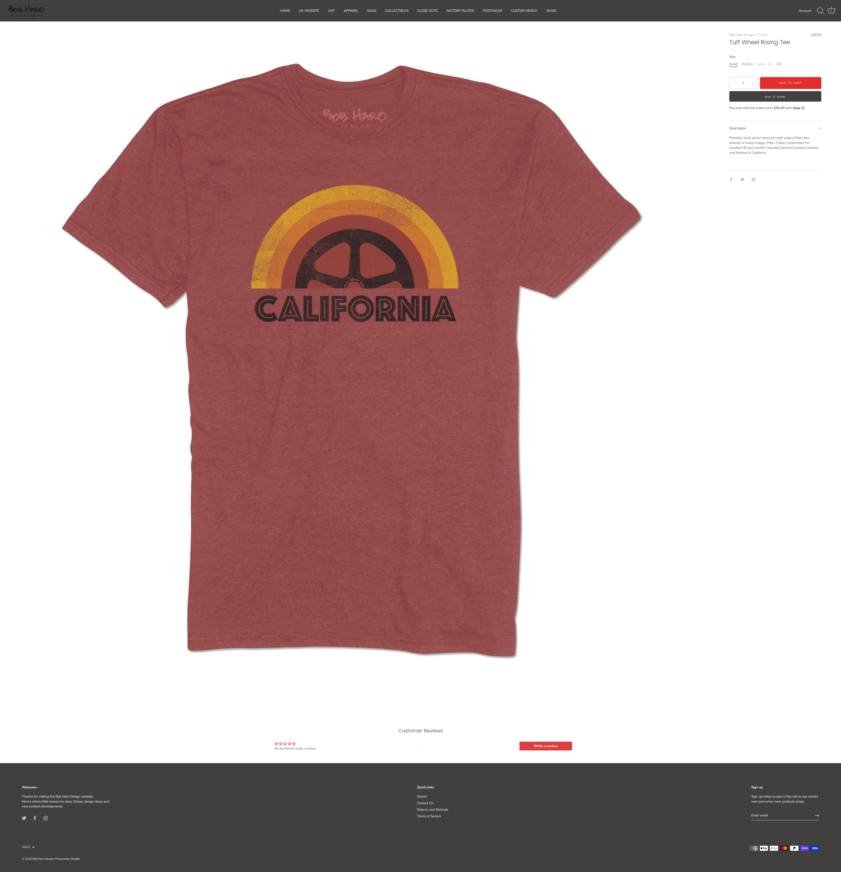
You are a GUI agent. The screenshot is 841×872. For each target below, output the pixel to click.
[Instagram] (45, 818)
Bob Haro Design (741, 35)
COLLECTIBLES (396, 11)
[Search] (820, 11)
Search (422, 796)
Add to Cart (790, 83)
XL (771, 64)
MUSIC (551, 11)
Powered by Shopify (67, 859)
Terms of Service (429, 816)
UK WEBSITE (309, 11)
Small (733, 64)
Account (805, 11)
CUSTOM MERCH (524, 11)
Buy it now (775, 97)
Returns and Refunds (432, 809)
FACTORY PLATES (460, 11)
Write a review (546, 746)
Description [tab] (737, 128)
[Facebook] (35, 818)
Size (732, 57)
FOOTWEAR (492, 11)
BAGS (371, 11)
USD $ (26, 847)
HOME (285, 11)
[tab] (775, 152)
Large (761, 64)
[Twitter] (24, 818)
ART (331, 11)
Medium (747, 64)
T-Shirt (762, 35)
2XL (779, 64)
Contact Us (425, 803)
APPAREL (351, 11)
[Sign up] (817, 815)
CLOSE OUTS (427, 11)
